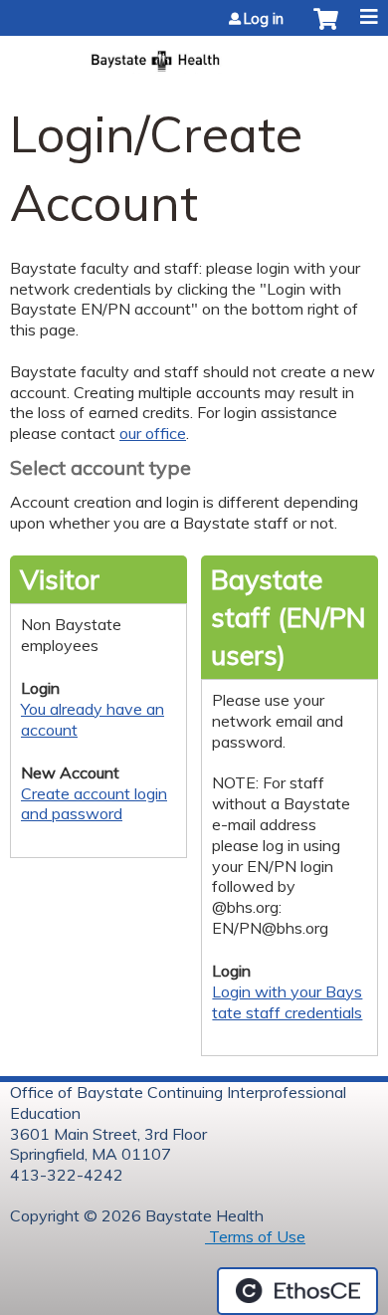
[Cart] (325, 29)
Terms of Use (255, 1236)
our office (152, 433)
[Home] (194, 55)
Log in (264, 19)
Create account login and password (94, 803)
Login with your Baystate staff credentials (287, 1002)
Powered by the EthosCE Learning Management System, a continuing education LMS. (297, 1291)
